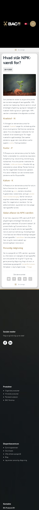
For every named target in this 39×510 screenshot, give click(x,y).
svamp (11, 143)
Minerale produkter (12, 394)
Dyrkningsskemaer (11, 448)
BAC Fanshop (9, 400)
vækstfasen (20, 237)
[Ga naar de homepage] (11, 23)
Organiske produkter (12, 391)
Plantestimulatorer (11, 397)
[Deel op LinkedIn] (25, 279)
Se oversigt (21, 50)
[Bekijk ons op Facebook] (5, 343)
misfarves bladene (16, 164)
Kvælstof (13, 126)
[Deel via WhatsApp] (30, 279)
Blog (6, 457)
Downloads (9, 451)
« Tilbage (29, 267)
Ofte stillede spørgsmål (13, 454)
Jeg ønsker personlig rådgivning (16, 460)
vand (15, 191)
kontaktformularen (28, 264)
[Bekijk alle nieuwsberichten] (15, 50)
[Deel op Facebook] (14, 279)
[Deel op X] (19, 279)
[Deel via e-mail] (8, 279)
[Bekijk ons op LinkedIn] (10, 343)
